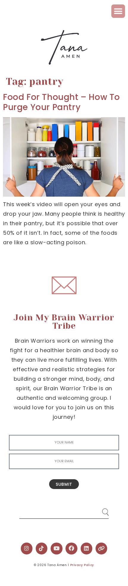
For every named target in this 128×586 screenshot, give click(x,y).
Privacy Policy (82, 565)
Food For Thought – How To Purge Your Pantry (61, 102)
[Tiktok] (42, 548)
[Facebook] (71, 548)
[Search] (100, 509)
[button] (118, 11)
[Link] (101, 548)
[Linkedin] (87, 548)
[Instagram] (27, 548)
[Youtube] (57, 548)
